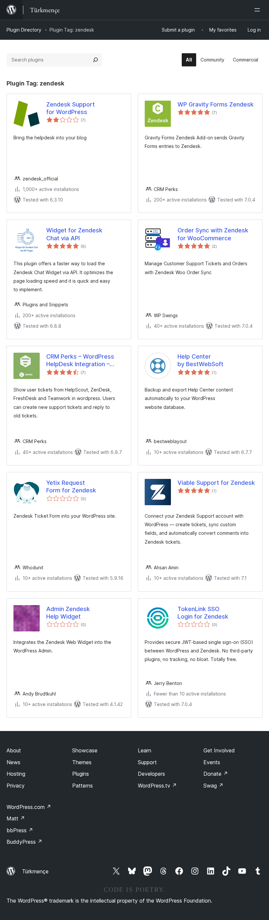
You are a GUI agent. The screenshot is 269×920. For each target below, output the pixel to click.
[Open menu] (258, 10)
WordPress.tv (157, 785)
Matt (16, 818)
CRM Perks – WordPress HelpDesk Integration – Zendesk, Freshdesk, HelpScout (80, 360)
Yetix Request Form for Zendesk (71, 486)
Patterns (82, 785)
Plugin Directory (24, 30)
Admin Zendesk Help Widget (68, 612)
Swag (213, 785)
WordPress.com (29, 807)
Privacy (16, 785)
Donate (215, 773)
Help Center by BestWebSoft (200, 360)
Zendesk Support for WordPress (70, 108)
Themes (82, 762)
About (14, 750)
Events (211, 762)
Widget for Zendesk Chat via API (74, 234)
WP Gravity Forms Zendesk (215, 104)
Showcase (84, 750)
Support (147, 762)
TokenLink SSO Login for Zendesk (202, 612)
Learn (144, 750)
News (13, 762)
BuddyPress (24, 841)
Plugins (80, 773)
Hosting (16, 773)
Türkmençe (35, 871)
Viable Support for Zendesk (216, 482)
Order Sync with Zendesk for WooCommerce (212, 234)
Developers (151, 773)
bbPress (20, 830)
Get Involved (219, 750)
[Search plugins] (95, 59)
